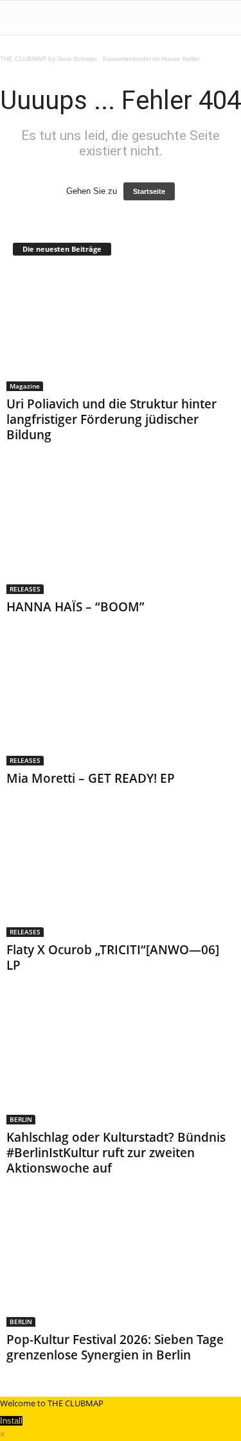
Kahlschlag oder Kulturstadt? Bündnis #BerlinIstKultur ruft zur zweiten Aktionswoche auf (116, 1152)
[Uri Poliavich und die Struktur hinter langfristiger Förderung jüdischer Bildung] (120, 330)
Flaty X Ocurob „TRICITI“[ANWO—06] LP (112, 957)
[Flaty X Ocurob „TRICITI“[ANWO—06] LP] (120, 876)
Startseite (149, 191)
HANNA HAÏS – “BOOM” (75, 606)
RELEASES (25, 588)
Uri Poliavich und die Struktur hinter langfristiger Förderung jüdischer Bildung (111, 419)
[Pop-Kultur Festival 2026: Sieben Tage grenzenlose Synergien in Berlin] (120, 1266)
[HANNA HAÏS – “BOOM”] (120, 532)
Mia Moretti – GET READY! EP (90, 778)
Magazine (25, 385)
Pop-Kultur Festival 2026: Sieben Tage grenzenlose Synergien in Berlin (115, 1347)
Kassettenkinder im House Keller (151, 58)
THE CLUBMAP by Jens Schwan (48, 58)
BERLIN (21, 1119)
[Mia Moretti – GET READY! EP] (120, 704)
